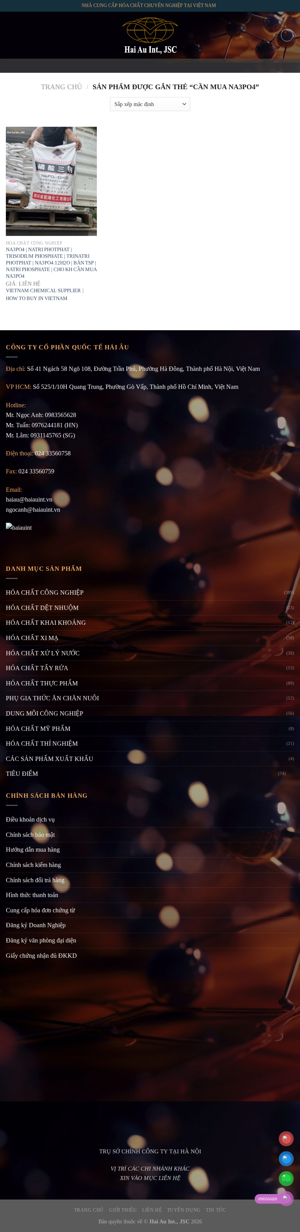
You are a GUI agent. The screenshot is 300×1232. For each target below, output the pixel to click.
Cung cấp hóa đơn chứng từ (40, 910)
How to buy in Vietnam (37, 298)
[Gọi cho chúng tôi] (160, 65)
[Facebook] (130, 65)
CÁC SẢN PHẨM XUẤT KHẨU (49, 758)
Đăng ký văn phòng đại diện (41, 940)
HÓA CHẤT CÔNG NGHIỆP (45, 592)
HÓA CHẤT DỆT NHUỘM (42, 607)
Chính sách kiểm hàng (33, 865)
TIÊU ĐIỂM (22, 773)
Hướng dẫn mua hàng (33, 849)
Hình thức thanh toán (32, 895)
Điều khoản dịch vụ (30, 819)
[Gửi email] (150, 65)
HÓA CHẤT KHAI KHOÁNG (46, 622)
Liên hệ (152, 1210)
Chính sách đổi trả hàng (35, 880)
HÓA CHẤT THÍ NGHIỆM (42, 743)
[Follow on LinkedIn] (170, 65)
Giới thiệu (123, 1210)
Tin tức (216, 1210)
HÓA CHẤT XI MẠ (32, 638)
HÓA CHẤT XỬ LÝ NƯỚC (43, 653)
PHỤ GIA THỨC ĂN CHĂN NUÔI (52, 698)
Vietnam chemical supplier (43, 290)
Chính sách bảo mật (30, 834)
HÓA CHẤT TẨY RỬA (37, 668)
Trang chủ (61, 87)
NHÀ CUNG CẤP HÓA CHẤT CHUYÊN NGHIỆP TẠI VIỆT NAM (149, 5)
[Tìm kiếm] (287, 35)
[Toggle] (291, 774)
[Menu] (10, 35)
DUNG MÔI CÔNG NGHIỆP (44, 713)
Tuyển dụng (184, 1210)
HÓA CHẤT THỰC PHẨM (42, 683)
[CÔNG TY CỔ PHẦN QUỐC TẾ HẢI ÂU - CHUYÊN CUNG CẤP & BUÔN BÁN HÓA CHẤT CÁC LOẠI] (150, 35)
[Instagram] (140, 65)
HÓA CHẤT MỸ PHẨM (38, 728)
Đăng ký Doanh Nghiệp (36, 925)
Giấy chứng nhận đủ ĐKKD (41, 955)
